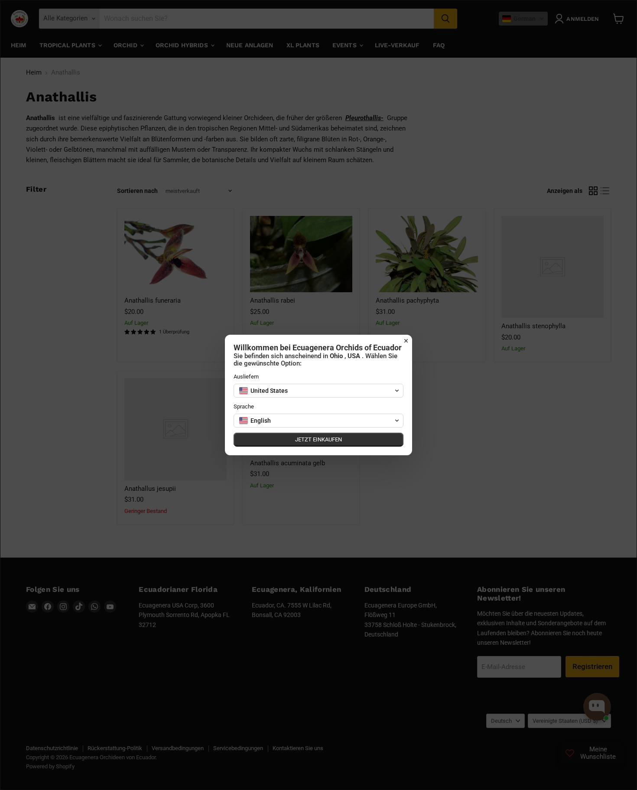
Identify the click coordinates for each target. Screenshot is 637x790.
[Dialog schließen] (406, 340)
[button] (318, 391)
